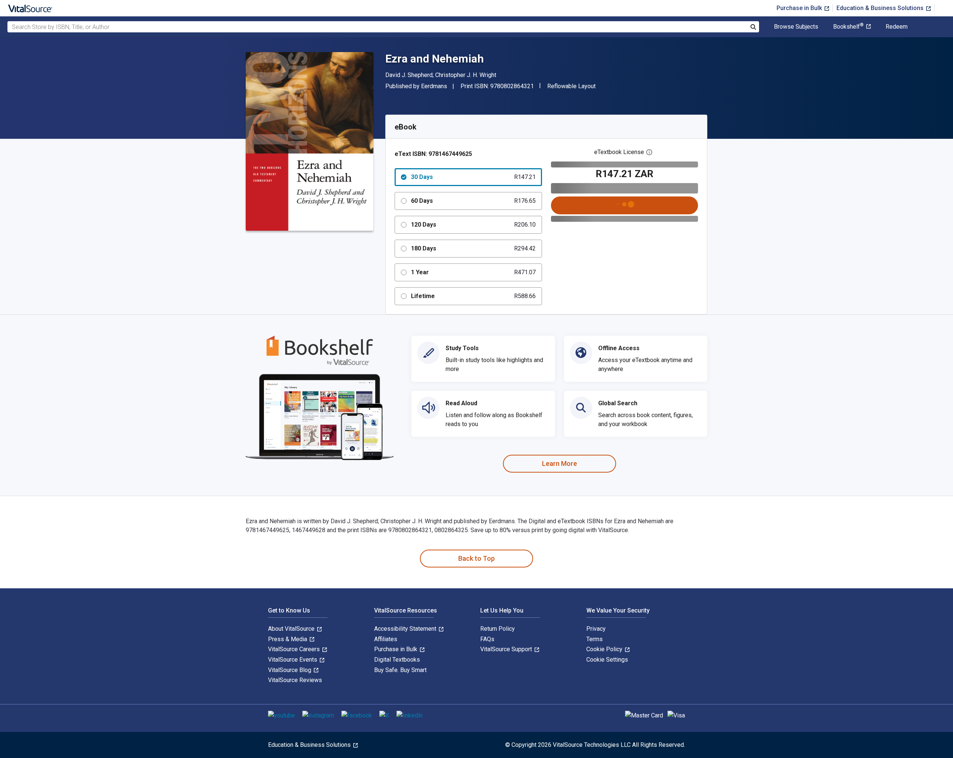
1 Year (473, 272)
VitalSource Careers (294, 649)
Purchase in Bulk (800, 8)
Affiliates (385, 639)
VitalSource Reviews (295, 680)
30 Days (473, 176)
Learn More (559, 463)
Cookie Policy (605, 649)
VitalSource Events (293, 659)
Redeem (897, 27)
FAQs (487, 639)
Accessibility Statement (406, 628)
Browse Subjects (796, 27)
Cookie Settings (607, 659)
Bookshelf (848, 27)
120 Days (473, 224)
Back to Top (476, 558)
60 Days (473, 200)
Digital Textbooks (397, 659)
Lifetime (473, 296)
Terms (594, 639)
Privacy (596, 628)
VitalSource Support (506, 649)
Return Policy (497, 628)
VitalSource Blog (290, 670)
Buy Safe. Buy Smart (400, 670)
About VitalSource (292, 628)
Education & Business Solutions (880, 8)
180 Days (473, 248)
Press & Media (288, 639)
